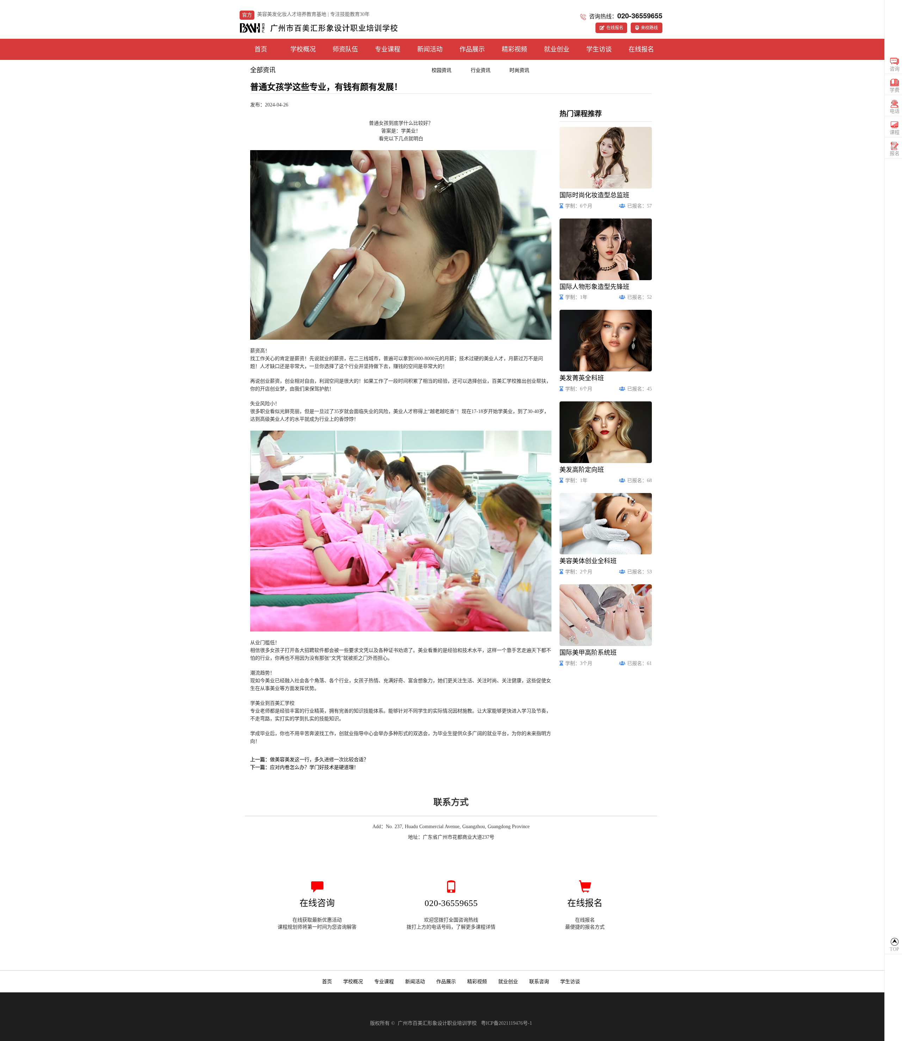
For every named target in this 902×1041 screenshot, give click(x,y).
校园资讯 (441, 70)
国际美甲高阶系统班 (588, 652)
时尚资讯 (519, 70)
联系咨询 (539, 981)
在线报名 (614, 27)
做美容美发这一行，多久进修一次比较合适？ (319, 759)
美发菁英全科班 (582, 378)
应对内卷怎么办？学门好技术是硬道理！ (314, 767)
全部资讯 (263, 70)
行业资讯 (480, 70)
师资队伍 (345, 49)
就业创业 (556, 49)
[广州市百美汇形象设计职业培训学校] (319, 26)
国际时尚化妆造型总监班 (594, 195)
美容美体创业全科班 (588, 561)
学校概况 (303, 49)
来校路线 (649, 27)
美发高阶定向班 (582, 470)
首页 (260, 49)
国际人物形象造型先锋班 (594, 287)
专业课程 (387, 49)
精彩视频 (514, 49)
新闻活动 (430, 49)
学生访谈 (599, 49)
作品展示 (472, 49)
